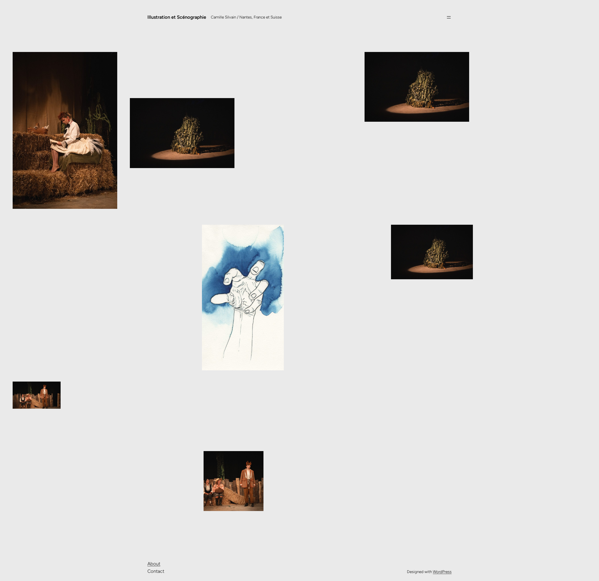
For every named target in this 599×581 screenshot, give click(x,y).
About (153, 563)
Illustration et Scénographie (176, 17)
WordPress (442, 571)
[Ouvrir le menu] (449, 17)
